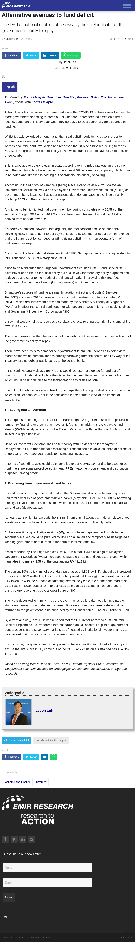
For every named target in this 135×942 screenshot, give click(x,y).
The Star (69, 97)
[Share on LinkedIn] (44, 757)
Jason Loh (44, 710)
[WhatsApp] (53, 757)
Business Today (88, 97)
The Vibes (54, 97)
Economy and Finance (17, 782)
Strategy (41, 782)
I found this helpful (18, 740)
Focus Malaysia (35, 97)
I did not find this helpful (52, 740)
